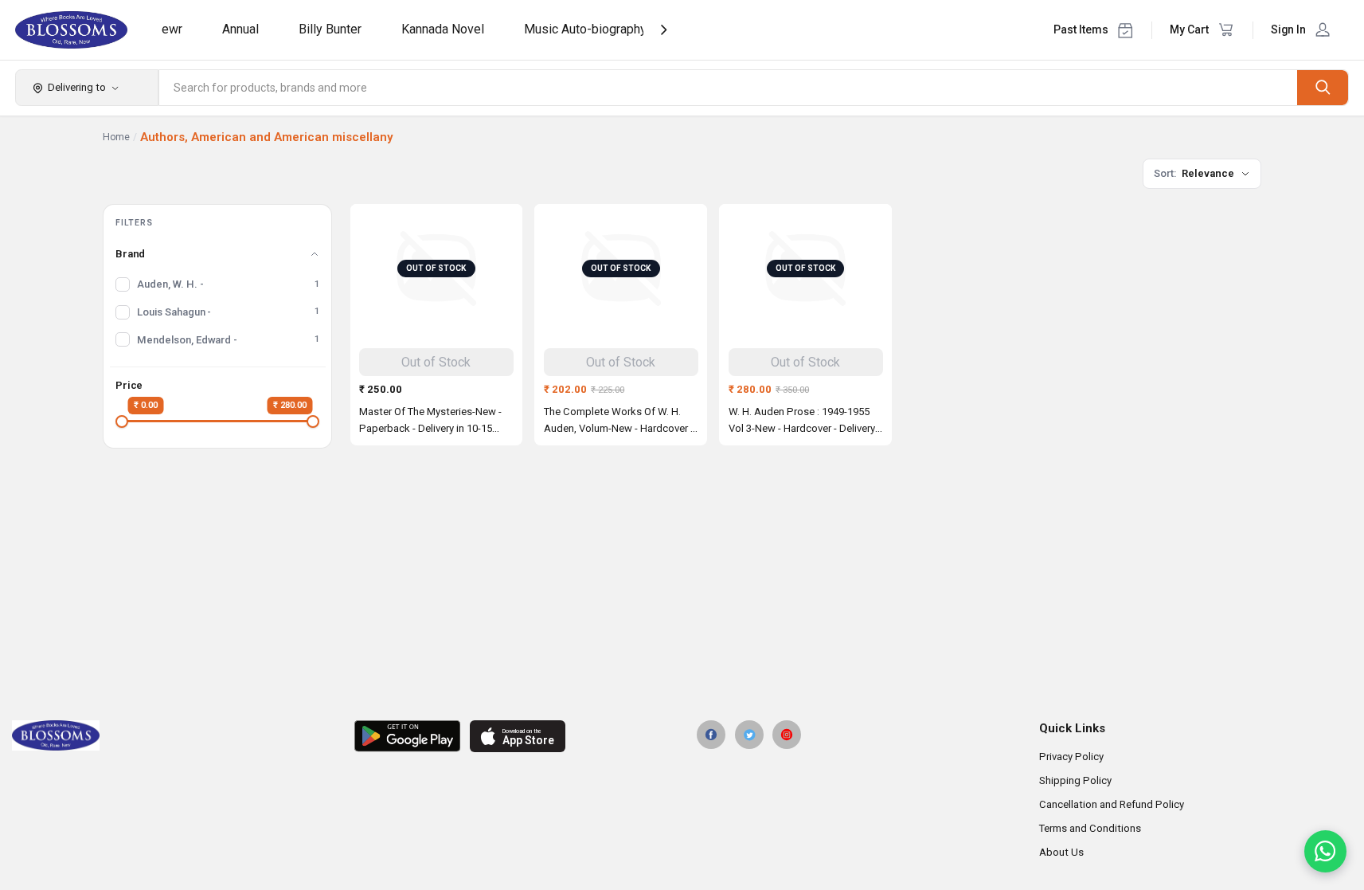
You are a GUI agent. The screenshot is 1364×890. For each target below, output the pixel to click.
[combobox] (728, 87)
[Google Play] (407, 736)
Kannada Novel (442, 29)
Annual (240, 29)
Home (116, 137)
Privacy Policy (1071, 757)
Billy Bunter (330, 29)
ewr (172, 29)
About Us (1061, 852)
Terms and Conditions (1090, 828)
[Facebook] (711, 734)
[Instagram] (786, 734)
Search (1322, 87)
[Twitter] (749, 734)
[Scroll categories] (663, 29)
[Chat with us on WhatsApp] (1325, 851)
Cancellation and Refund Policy (1111, 804)
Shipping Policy (1075, 780)
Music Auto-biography (585, 29)
